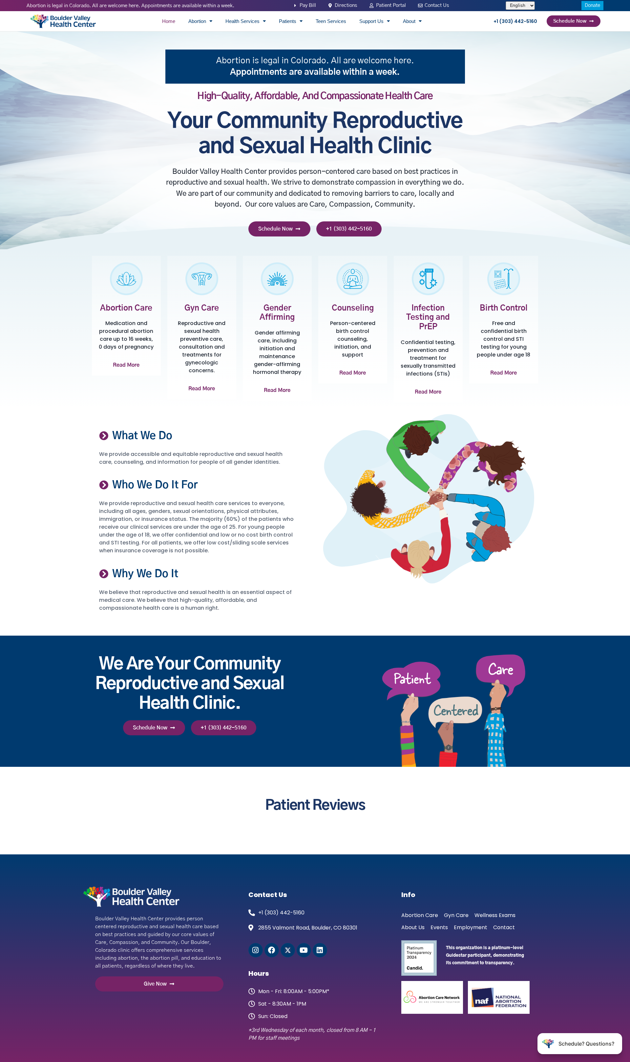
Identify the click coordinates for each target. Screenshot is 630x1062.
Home (168, 21)
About (409, 21)
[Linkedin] (320, 950)
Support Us (371, 21)
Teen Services (331, 21)
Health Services (242, 21)
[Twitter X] (288, 950)
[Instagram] (255, 950)
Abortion (197, 21)
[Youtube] (304, 950)
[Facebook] (271, 950)
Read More (126, 365)
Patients (287, 21)
